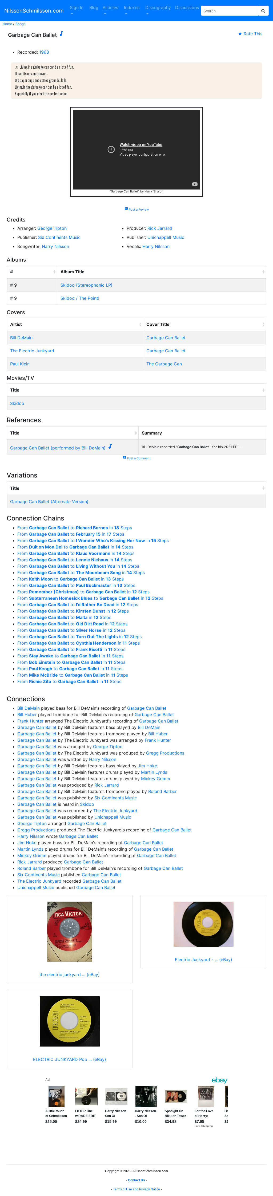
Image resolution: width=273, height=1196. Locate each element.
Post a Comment (137, 458)
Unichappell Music (165, 237)
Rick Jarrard (159, 228)
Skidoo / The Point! (80, 298)
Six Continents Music (59, 237)
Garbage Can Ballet (166, 337)
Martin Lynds (154, 772)
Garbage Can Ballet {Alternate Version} (49, 501)
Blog (93, 7)
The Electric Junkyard (32, 350)
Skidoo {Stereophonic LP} (87, 285)
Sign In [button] (76, 7)
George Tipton (52, 228)
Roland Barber (162, 791)
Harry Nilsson (55, 246)
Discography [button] (158, 7)
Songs (20, 24)
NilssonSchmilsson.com (33, 10)
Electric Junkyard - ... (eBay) (203, 959)
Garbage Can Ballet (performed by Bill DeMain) (58, 448)
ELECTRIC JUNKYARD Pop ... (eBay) (69, 1059)
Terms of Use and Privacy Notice (136, 1189)
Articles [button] (110, 7)
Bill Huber (27, 714)
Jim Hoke (147, 765)
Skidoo (17, 403)
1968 (44, 52)
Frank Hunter (30, 721)
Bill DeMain (21, 337)
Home (7, 24)
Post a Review (137, 209)
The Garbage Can (164, 363)
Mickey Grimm (155, 778)
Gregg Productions (165, 753)
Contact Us (136, 1180)
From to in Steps (74, 527)
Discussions (187, 7)
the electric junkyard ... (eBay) (69, 974)
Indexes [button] (131, 7)
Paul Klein (20, 363)
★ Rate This (250, 33)
